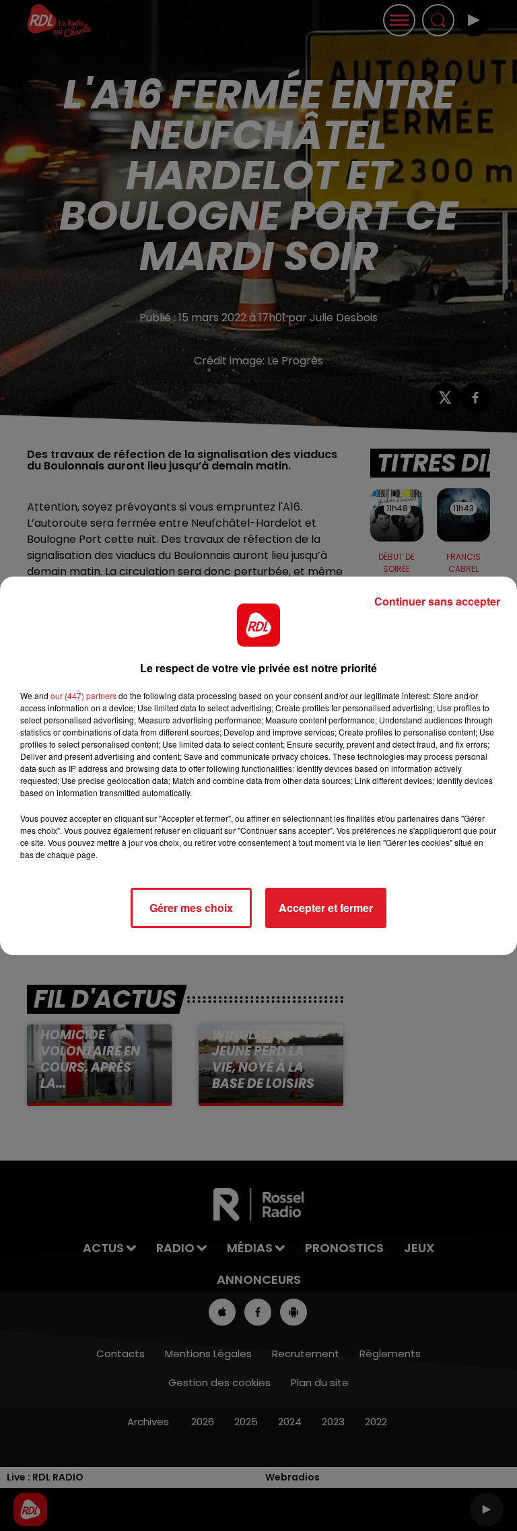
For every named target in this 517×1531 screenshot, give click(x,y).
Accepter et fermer (326, 907)
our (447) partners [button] (83, 695)
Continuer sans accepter (437, 601)
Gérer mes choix (191, 907)
